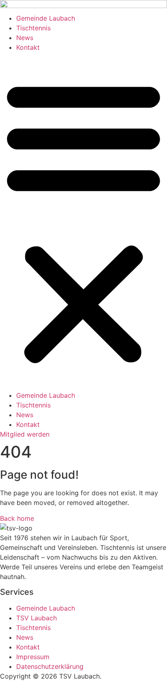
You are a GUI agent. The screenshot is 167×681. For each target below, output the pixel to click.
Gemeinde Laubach (45, 18)
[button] (83, 221)
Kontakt (28, 47)
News (24, 38)
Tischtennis (33, 28)
